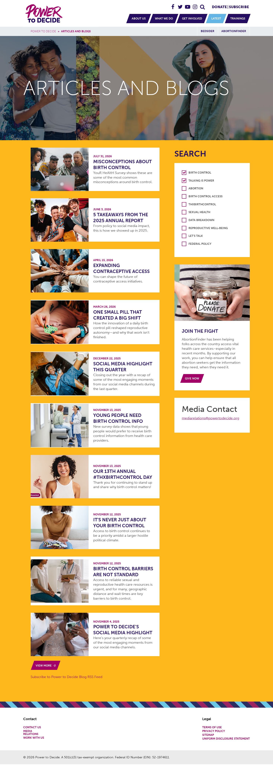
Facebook (173, 5)
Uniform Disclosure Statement (226, 738)
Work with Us (33, 737)
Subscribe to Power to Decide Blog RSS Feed (66, 677)
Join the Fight (200, 331)
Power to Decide (43, 31)
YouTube (187, 5)
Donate (219, 7)
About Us (139, 18)
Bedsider (207, 31)
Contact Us (32, 727)
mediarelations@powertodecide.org (210, 418)
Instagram (195, 5)
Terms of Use (212, 727)
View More (44, 665)
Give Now (192, 378)
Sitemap (208, 735)
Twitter (180, 5)
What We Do (164, 18)
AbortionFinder (233, 31)
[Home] (44, 13)
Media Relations (30, 732)
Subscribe (239, 7)
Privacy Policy (213, 731)
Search (202, 5)
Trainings (237, 18)
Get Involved (192, 18)
